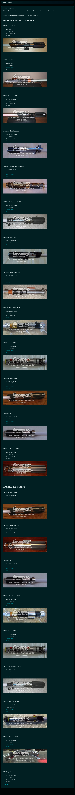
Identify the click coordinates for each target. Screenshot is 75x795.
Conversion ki (9, 744)
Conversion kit (9, 67)
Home (4, 2)
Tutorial (8, 176)
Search (9, 2)
